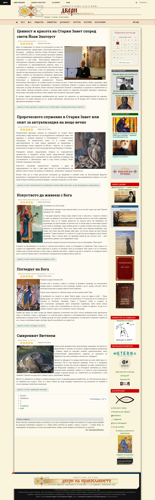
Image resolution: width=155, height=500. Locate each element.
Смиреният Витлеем (36, 335)
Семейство (52, 22)
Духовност (65, 22)
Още (137, 22)
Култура (77, 22)
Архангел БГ (125, 379)
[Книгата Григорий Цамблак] (125, 295)
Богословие (64, 17)
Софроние (117, 419)
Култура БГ (125, 376)
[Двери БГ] (76, 481)
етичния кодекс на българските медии (59, 496)
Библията (117, 415)
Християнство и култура (125, 372)
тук (99, 490)
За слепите (56, 2)
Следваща (24, 406)
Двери (5, 2)
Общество (39, 22)
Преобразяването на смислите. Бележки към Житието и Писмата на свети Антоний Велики (125, 93)
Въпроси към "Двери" (121, 412)
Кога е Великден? (120, 423)
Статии (55, 17)
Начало (47, 17)
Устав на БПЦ (118, 427)
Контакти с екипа (119, 408)
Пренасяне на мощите (125, 321)
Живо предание (19, 2)
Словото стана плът (38, 2)
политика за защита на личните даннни (92, 496)
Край (22, 408)
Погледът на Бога (33, 269)
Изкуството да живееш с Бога (44, 195)
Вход (68, 2)
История (88, 22)
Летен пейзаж (125, 210)
